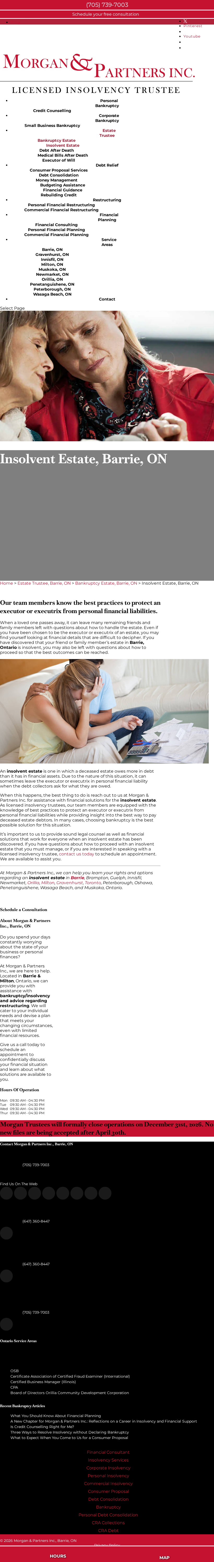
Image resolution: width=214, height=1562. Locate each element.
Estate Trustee (107, 133)
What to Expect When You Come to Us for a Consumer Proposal (69, 1437)
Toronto (93, 882)
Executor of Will (58, 160)
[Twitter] (20, 1193)
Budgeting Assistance (62, 185)
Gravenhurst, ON (52, 254)
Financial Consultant (108, 1452)
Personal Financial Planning (56, 229)
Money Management (57, 180)
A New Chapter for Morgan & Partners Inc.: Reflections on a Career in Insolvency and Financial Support (103, 1421)
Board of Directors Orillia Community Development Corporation (69, 1392)
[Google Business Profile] (91, 1193)
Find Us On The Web (18, 1184)
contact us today (76, 854)
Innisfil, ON (52, 259)
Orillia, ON (52, 279)
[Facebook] (6, 1193)
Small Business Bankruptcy (52, 125)
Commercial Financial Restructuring (61, 209)
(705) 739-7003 (35, 1164)
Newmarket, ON (52, 274)
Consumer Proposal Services (59, 170)
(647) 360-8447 (35, 1221)
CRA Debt (108, 1530)
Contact (107, 299)
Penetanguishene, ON (52, 284)
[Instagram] (48, 1193)
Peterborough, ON (52, 289)
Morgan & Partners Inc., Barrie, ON (45, 1540)
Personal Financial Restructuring (61, 204)
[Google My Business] (6, 1233)
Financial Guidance (62, 189)
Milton (48, 882)
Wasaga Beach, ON (52, 294)
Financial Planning (108, 217)
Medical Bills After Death (63, 155)
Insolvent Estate (62, 145)
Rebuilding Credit (59, 194)
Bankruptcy (108, 1507)
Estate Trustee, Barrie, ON (44, 583)
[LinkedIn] (76, 1193)
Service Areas (109, 242)
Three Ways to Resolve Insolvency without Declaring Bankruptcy (69, 1432)
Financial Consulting (56, 224)
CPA (14, 1387)
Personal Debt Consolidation (108, 1514)
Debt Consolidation (59, 175)
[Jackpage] (105, 1193)
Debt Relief (107, 165)
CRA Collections (108, 1522)
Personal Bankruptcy (107, 103)
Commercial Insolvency (108, 1483)
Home (6, 583)
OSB (14, 1371)
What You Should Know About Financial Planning (55, 1415)
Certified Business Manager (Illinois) (43, 1381)
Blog (15, 22)
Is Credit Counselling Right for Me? (42, 1426)
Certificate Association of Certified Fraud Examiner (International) (70, 1376)
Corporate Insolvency (108, 1467)
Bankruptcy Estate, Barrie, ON (106, 583)
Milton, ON (52, 264)
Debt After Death (56, 150)
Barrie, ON (52, 249)
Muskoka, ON (52, 269)
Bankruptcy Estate (56, 140)
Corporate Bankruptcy (107, 118)
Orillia (33, 882)
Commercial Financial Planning (56, 234)
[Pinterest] (34, 1193)
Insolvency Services (108, 1460)
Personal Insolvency (108, 1475)
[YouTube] (62, 1193)
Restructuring (107, 199)
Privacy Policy (107, 1545)
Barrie (77, 877)
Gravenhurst (69, 882)
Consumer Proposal (108, 1491)
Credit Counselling (52, 110)
